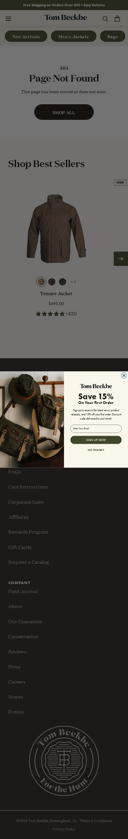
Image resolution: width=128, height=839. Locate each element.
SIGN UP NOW (96, 440)
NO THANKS (96, 449)
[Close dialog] (124, 375)
